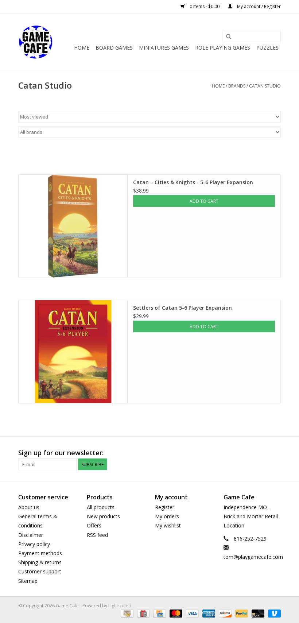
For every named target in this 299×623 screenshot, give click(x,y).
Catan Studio (265, 86)
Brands (236, 86)
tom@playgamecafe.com (253, 556)
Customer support (39, 571)
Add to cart (204, 201)
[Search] (228, 37)
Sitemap (28, 580)
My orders (167, 516)
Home (81, 47)
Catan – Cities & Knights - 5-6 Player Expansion (193, 182)
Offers (94, 525)
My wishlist (168, 525)
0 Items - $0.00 (205, 6)
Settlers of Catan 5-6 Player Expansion (182, 307)
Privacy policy (34, 544)
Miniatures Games (164, 47)
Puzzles (267, 47)
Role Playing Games (222, 47)
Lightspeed (119, 606)
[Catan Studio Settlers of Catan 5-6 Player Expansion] (73, 351)
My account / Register (258, 6)
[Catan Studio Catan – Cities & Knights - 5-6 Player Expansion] (73, 226)
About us (28, 507)
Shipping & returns (40, 562)
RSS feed (97, 534)
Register (164, 507)
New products (103, 516)
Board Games (114, 47)
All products (100, 507)
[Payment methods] (126, 613)
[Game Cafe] (36, 42)
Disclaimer (30, 534)
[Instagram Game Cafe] (275, 453)
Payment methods (40, 553)
